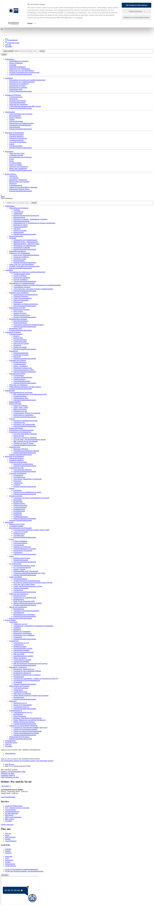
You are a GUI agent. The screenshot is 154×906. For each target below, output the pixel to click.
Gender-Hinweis (10, 866)
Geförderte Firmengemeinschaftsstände (26, 611)
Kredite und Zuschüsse (21, 355)
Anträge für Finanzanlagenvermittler (25, 729)
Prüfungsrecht (18, 302)
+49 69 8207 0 (6, 786)
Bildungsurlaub (18, 232)
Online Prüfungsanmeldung (22, 298)
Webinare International (20, 588)
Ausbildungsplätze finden (21, 274)
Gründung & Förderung (13, 332)
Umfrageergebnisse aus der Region (20, 114)
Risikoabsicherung (19, 596)
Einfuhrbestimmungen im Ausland (24, 549)
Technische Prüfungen (20, 296)
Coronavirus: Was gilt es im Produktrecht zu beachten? (31, 498)
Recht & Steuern (10, 620)
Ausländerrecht (18, 645)
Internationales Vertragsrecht (22, 550)
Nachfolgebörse (18, 375)
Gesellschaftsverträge (20, 692)
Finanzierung (13, 99)
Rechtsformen (18, 714)
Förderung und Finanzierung (18, 166)
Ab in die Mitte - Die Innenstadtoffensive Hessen (29, 439)
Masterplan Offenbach (20, 449)
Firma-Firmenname (19, 716)
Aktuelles (18, 74)
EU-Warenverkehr (15, 163)
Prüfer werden (18, 311)
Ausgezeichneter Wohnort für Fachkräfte (26, 413)
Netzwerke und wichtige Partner (24, 584)
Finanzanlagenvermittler (21, 650)
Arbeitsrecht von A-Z (20, 624)
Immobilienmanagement (21, 221)
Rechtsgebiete (18, 501)
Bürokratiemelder (15, 116)
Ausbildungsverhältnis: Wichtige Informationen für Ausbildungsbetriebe (37, 285)
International (9, 522)
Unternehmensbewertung (21, 381)
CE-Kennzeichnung (20, 507)
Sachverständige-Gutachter (22, 660)
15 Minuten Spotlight (16, 155)
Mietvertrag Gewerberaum (22, 693)
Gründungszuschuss (20, 341)
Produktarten (17, 513)
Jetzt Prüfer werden (19, 259)
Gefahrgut (16, 485)
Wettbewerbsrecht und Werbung (24, 722)
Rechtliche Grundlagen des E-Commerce (27, 675)
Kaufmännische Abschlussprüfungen (25, 294)
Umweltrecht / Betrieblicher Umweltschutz (27, 479)
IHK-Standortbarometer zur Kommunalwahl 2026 (30, 394)
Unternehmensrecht (15, 185)
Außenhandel (17, 213)
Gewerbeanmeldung (20, 340)
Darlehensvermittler (19, 646)
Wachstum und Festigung (17, 101)
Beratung (16, 336)
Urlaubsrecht (17, 637)
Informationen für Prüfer (17, 85)
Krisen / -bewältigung (20, 366)
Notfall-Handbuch (19, 379)
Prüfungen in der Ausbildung (18, 84)
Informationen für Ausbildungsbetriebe (22, 82)
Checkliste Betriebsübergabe (22, 377)
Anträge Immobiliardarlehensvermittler (26, 733)
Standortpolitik (10, 390)
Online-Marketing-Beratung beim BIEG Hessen (25, 106)
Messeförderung (18, 609)
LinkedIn (8, 849)
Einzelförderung (18, 613)
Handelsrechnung (19, 533)
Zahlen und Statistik (20, 347)
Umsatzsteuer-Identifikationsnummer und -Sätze (29, 573)
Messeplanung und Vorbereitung (24, 614)
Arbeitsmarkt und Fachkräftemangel (25, 240)
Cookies (7, 862)
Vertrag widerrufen (7, 824)
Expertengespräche (19, 364)
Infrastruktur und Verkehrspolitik (24, 424)
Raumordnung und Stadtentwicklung (21, 123)
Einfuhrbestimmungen (20, 560)
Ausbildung (9, 270)
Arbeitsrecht (13, 176)
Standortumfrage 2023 (20, 398)
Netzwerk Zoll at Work (17, 153)
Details (30, 23)
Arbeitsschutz (17, 483)
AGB (7, 858)
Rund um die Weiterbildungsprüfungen (26, 255)
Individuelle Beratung (16, 134)
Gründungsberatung (15, 97)
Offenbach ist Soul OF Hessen (23, 443)
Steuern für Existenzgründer (22, 705)
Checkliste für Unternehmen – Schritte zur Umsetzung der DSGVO (35, 678)
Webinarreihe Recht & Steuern (19, 189)
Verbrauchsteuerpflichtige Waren (24, 565)
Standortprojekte (14, 127)
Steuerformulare (18, 697)
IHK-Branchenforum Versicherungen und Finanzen (30, 663)
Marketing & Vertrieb (20, 225)
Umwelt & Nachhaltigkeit (17, 142)
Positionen (25, 74)
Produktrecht (17, 515)
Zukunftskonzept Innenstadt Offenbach (26, 451)
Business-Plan (18, 338)
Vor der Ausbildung (19, 276)
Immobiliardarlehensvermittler (23, 656)
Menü (3, 195)
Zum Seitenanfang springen (10, 761)
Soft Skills (16, 229)
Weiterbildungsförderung (17, 67)
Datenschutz (9, 860)
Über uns (8, 44)
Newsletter (8, 46)
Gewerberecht (14, 178)
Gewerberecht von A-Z (21, 643)
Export (11, 159)
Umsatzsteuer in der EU (21, 707)
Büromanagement (19, 217)
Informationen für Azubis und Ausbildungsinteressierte (27, 80)
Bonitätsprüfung (18, 599)
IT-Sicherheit (17, 682)
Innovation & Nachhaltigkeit (14, 456)
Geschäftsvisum (18, 535)
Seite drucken (9, 764)
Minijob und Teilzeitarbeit (21, 631)
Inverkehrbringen (19, 511)
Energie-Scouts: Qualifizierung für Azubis (27, 492)
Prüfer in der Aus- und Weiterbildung (21, 70)
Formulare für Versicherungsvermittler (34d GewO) (30, 727)
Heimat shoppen (18, 436)
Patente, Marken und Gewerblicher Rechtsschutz (29, 720)
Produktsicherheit (19, 509)
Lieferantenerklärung (20, 543)
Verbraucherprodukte (20, 505)
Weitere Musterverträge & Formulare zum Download (30, 695)
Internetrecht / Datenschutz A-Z (23, 669)
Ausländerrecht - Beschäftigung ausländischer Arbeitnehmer (33, 626)
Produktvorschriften (15, 146)
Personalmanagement (20, 227)
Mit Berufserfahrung (20, 323)
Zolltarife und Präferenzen (22, 547)
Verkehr (11, 119)
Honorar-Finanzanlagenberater (23, 652)
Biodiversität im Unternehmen (23, 415)
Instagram (8, 853)
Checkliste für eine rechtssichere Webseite (27, 671)
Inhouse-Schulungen (16, 63)
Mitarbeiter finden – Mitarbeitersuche (25, 242)
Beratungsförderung (20, 362)
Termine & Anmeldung (21, 257)
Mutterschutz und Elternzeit (22, 633)
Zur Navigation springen (27, 761)
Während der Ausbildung (21, 277)
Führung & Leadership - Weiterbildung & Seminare (30, 219)
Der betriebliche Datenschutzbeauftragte (26, 680)
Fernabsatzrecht (18, 677)
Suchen (42, 51)
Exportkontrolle (18, 545)
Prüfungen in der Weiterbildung (19, 69)
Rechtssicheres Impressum (22, 673)
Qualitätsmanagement (20, 517)
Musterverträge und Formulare (19, 181)
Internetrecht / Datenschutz (18, 180)
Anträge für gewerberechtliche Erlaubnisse (23, 187)
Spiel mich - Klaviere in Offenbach (25, 437)
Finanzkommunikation (20, 353)
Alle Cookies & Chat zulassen (136, 5)
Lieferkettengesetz (19, 477)
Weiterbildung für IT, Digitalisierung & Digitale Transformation (34, 223)
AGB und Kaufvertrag (20, 688)
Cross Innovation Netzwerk (22, 469)
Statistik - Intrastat (19, 569)
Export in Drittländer (20, 541)
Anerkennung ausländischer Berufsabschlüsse (28, 325)
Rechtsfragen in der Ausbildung (23, 635)
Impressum (8, 856)
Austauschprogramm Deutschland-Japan (26, 581)
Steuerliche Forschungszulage (23, 464)
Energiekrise (17, 490)
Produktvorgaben (19, 503)
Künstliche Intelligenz (16, 136)
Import (11, 161)
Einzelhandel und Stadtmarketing (20, 125)
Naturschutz (17, 481)
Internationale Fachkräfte (21, 247)
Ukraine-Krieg (18, 590)
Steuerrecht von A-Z (20, 703)
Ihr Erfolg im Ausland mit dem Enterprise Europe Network (32, 582)
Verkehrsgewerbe (19, 422)
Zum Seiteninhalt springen (45, 761)
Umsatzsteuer (17, 552)
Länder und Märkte (15, 165)
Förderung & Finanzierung (18, 138)
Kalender (12, 74)
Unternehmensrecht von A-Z (22, 712)
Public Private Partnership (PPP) (24, 601)
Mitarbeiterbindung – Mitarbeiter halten (26, 244)
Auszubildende (18, 212)
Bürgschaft (17, 357)
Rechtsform (17, 345)
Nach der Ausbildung (20, 279)
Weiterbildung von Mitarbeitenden (24, 245)
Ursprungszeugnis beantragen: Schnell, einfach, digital (31, 530)
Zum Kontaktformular (8, 797)
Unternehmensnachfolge (17, 102)
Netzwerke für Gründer (21, 343)
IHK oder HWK (18, 654)
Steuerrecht (13, 183)
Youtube (8, 851)
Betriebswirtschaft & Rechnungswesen (26, 215)
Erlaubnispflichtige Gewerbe (22, 648)
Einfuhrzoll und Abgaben (21, 558)
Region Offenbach (15, 117)
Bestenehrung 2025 (15, 89)
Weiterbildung (9, 206)
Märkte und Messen (20, 658)
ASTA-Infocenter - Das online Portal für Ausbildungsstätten (33, 289)
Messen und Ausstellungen (18, 168)
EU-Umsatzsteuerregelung (22, 567)
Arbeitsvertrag (18, 690)
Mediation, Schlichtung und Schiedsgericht (27, 718)
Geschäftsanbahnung (20, 579)
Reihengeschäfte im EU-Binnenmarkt (25, 571)
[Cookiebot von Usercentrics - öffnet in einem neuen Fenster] (13, 23)
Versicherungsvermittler (21, 661)
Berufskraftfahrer (19, 261)
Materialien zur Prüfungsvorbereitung (25, 304)
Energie (11, 144)
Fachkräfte (12, 65)
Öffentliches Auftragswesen (22, 368)
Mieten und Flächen (20, 409)
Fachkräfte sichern (13, 43)
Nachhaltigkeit (18, 475)
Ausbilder (16, 210)
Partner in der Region (20, 405)
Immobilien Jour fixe (20, 411)
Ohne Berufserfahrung (20, 321)
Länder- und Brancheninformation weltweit (27, 586)
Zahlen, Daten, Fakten (20, 407)
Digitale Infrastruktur (16, 121)
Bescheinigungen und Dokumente (20, 157)
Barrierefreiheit (10, 864)
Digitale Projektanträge (21, 300)
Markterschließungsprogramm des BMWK (27, 603)
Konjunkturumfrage (20, 396)
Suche (17, 51)
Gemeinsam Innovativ (16, 140)
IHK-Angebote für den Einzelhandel (25, 441)
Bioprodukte (17, 500)
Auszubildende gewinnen (21, 287)
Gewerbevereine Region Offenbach (25, 434)
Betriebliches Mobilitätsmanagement (25, 421)
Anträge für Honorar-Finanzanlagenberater (27, 731)
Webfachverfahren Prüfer (21, 315)
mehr (30, 74)
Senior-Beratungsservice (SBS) (23, 370)
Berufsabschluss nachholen (18, 87)
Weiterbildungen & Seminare (18, 61)
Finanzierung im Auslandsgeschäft (24, 597)
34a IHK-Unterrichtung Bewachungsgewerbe (24, 72)
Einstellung (17, 628)
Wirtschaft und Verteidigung (18, 104)
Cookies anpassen (135, 11)
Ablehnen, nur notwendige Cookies (136, 17)
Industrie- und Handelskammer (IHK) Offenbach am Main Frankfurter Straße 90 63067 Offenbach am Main (13, 774)
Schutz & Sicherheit (20, 230)
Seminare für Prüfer (19, 313)
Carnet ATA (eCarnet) (20, 532)
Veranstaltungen (12, 40)
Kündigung (17, 629)
